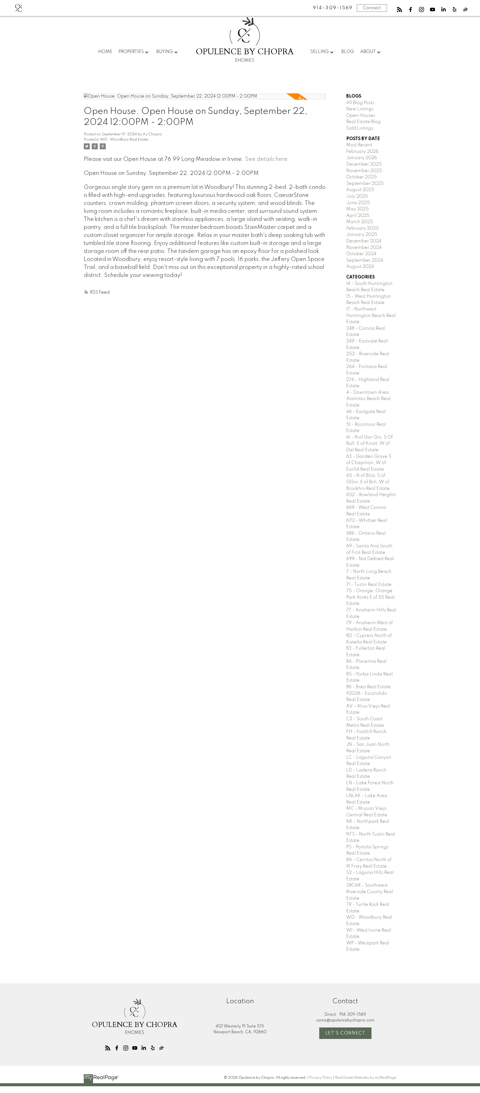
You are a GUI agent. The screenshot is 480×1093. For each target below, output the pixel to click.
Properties (131, 52)
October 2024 (361, 254)
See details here (266, 159)
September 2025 (365, 183)
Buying (164, 52)
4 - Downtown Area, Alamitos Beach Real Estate (368, 399)
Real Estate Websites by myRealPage (365, 1077)
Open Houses (360, 115)
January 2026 (361, 158)
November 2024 (364, 247)
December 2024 (364, 241)
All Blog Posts (360, 103)
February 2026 (362, 151)
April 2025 (358, 215)
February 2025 (362, 228)
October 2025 (361, 177)
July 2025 (357, 196)
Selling (319, 52)
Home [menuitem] (105, 52)
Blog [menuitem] (347, 52)
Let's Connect (346, 1033)
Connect (372, 8)
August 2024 (360, 266)
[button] (399, 9)
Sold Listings (359, 128)
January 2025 (361, 234)
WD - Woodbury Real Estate (124, 139)
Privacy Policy (320, 1077)
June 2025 (358, 203)
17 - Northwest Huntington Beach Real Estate (371, 315)
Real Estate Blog (363, 122)
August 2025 (360, 190)
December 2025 (364, 164)
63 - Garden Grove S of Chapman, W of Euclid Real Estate (368, 463)
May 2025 (357, 209)
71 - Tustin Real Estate (369, 584)
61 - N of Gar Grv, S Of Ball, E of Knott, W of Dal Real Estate (369, 443)
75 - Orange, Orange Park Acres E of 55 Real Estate (370, 597)
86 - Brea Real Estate (368, 687)
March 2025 (359, 222)
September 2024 (364, 260)
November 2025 (364, 171)
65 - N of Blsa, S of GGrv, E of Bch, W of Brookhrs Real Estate (368, 482)
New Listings (360, 109)
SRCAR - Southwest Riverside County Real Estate (369, 891)
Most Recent (359, 145)
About (368, 52)
